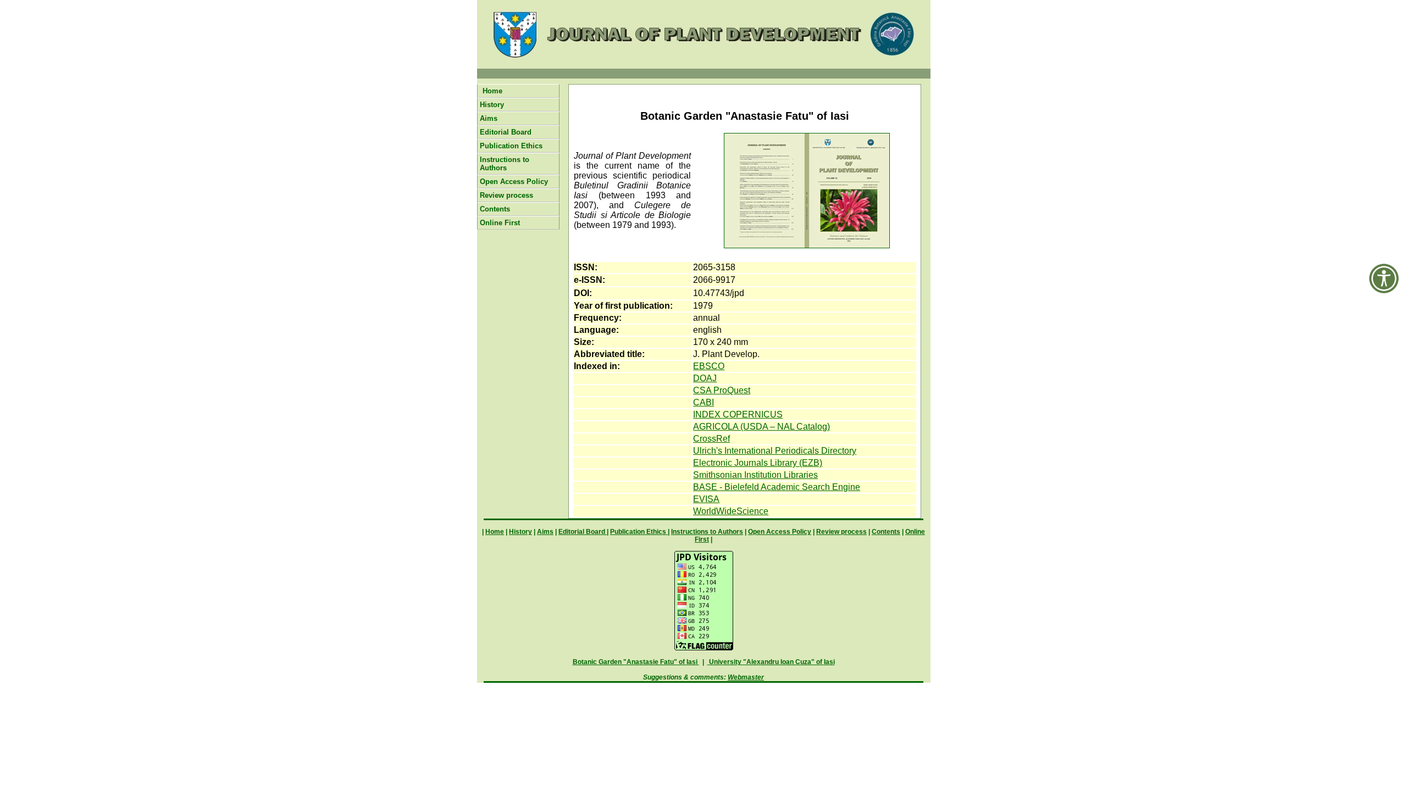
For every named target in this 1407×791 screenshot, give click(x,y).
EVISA (706, 499)
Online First (500, 223)
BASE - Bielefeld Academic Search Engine (776, 487)
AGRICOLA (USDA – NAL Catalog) (761, 426)
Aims (488, 118)
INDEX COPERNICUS (738, 414)
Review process (506, 195)
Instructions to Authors (504, 163)
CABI (703, 402)
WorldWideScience (730, 511)
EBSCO (708, 366)
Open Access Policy (514, 181)
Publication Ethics (511, 146)
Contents (495, 209)
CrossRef (711, 438)
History (492, 105)
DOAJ (705, 378)
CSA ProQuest (721, 390)
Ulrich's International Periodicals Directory (774, 450)
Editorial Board (505, 132)
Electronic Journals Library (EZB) (757, 462)
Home (492, 91)
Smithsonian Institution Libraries (755, 475)
